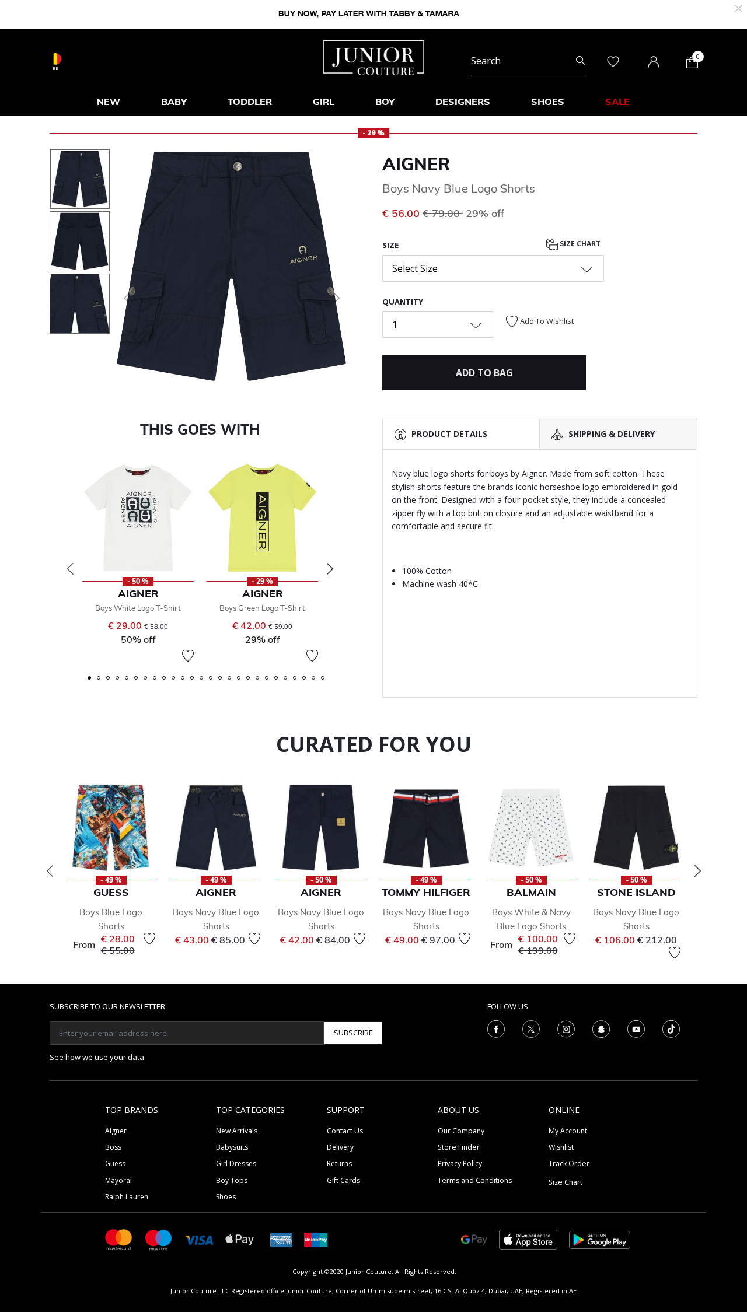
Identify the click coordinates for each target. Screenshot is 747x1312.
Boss (113, 1147)
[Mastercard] (119, 1238)
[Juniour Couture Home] (373, 56)
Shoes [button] (547, 101)
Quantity (402, 301)
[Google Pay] (474, 1238)
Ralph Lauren (126, 1197)
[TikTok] (671, 1027)
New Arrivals (236, 1131)
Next (329, 569)
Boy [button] (385, 101)
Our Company (461, 1131)
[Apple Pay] (239, 1238)
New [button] (108, 101)
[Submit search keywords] (580, 60)
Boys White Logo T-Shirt (138, 608)
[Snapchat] (601, 1027)
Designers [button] (462, 101)
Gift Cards (343, 1180)
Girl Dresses (236, 1163)
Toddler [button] (250, 101)
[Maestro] (159, 1238)
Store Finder (459, 1147)
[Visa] (199, 1239)
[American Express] (281, 1238)
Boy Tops (231, 1180)
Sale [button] (617, 101)
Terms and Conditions (475, 1180)
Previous (70, 569)
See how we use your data (97, 1057)
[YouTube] (636, 1027)
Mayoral (118, 1180)
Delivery (340, 1147)
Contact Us (345, 1131)
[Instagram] (566, 1027)
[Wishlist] (188, 656)
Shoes (226, 1197)
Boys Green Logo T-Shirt (262, 608)
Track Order (569, 1163)
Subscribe (353, 1032)
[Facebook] (496, 1027)
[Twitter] (531, 1027)
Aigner (416, 164)
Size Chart (579, 244)
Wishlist (561, 1147)
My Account (568, 1131)
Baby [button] (174, 101)
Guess (115, 1163)
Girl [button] (323, 101)
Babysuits (232, 1147)
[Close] (738, 7)
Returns (339, 1163)
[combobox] (528, 60)
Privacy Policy (460, 1163)
